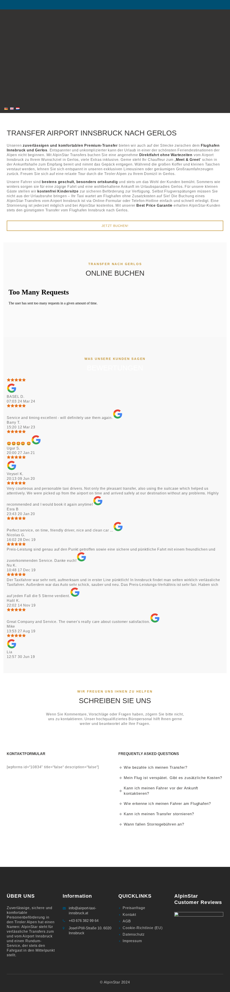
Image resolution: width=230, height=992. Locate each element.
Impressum (132, 941)
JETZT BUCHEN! (115, 226)
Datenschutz (134, 934)
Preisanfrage (134, 908)
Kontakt (129, 915)
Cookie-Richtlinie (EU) (143, 928)
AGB (127, 921)
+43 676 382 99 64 (84, 921)
